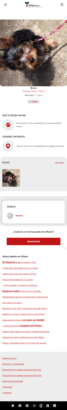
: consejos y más (19, 262)
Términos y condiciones (13, 364)
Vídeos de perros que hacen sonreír (19, 273)
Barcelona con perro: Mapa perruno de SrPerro (24, 308)
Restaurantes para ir (23, 320)
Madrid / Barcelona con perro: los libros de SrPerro (26, 331)
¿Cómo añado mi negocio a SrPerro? (20, 285)
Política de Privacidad (12, 381)
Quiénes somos (9, 358)
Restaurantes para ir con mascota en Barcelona (25, 296)
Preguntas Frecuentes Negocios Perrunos (21, 375)
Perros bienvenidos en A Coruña (17, 279)
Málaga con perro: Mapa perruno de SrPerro (23, 314)
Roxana (19, 215)
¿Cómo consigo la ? (22, 325)
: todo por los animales (21, 291)
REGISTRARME (33, 241)
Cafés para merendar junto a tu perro (20, 268)
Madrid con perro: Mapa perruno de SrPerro (23, 337)
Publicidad (7, 386)
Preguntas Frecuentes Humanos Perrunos (21, 369)
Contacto (7, 392)
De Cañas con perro (12, 302)
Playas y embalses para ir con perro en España (24, 343)
